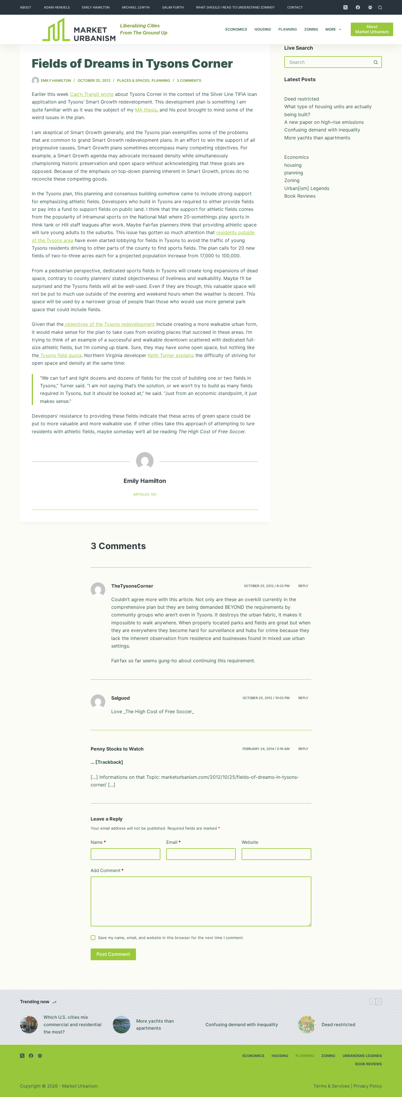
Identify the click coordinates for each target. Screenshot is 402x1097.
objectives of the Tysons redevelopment (109, 324)
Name (98, 842)
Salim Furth (173, 7)
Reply (303, 586)
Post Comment (113, 954)
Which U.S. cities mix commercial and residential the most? (73, 1024)
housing (263, 29)
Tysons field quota (60, 355)
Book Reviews (299, 196)
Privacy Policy (367, 1086)
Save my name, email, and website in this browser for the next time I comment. (171, 937)
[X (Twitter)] (345, 7)
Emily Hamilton (95, 7)
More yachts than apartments (317, 138)
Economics (236, 29)
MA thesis (146, 110)
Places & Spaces (133, 80)
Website (250, 842)
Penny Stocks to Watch (117, 749)
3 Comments (189, 80)
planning (287, 29)
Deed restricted (301, 99)
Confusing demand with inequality (322, 130)
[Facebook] (358, 7)
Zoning (311, 29)
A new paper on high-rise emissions (324, 122)
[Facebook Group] (370, 7)
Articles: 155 (144, 494)
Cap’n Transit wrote (92, 94)
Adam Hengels (57, 7)
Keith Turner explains (171, 355)
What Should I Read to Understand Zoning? (235, 7)
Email (173, 842)
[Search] (380, 7)
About (25, 7)
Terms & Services (331, 1086)
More (330, 29)
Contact (295, 7)
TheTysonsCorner (132, 586)
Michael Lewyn (135, 7)
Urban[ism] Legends (306, 188)
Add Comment (107, 870)
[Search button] (376, 62)
